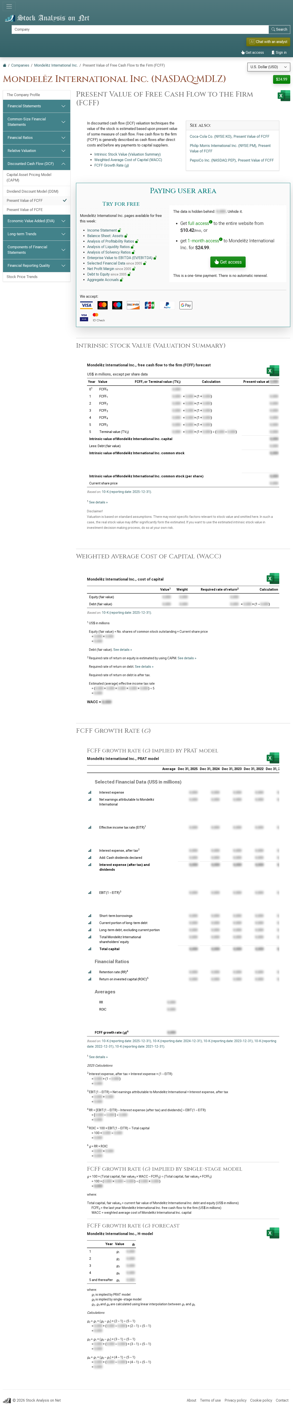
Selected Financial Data (114, 263)
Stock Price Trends (22, 277)
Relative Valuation (22, 151)
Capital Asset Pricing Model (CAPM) (29, 177)
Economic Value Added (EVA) (31, 221)
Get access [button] (230, 262)
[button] (89, 792)
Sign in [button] (281, 52)
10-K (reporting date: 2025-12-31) (126, 492)
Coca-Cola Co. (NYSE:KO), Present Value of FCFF (229, 136)
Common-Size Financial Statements (27, 122)
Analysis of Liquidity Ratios (109, 247)
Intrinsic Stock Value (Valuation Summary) (127, 154)
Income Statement (102, 230)
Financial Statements (24, 106)
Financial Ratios (20, 137)
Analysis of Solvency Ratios (109, 252)
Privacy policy (236, 1400)
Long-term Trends (22, 234)
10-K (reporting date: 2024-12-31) (177, 1041)
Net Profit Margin (109, 269)
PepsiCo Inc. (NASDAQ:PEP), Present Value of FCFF (232, 160)
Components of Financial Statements (27, 250)
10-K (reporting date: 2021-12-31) (139, 1046)
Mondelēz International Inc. (56, 65)
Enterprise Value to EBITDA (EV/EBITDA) (120, 258)
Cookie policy (261, 1400)
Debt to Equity (107, 274)
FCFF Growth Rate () (111, 165)
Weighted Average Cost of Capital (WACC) (128, 160)
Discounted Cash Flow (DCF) (31, 164)
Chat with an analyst (268, 42)
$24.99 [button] (281, 79)
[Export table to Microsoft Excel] (273, 370)
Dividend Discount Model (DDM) (32, 191)
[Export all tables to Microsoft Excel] (284, 95)
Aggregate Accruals (103, 280)
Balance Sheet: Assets (105, 236)
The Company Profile (23, 95)
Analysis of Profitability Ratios (111, 241)
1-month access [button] (203, 240)
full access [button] (198, 223)
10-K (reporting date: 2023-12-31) (228, 1041)
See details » (98, 502)
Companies (20, 65)
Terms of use (210, 1400)
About (191, 1400)
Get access (254, 52)
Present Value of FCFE (25, 210)
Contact (282, 1400)
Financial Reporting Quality (29, 265)
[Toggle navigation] (9, 6)
